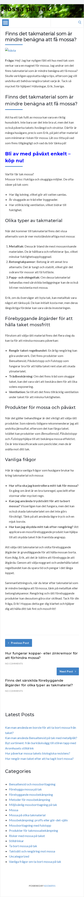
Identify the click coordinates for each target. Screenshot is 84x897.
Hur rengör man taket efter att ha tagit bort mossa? (39, 758)
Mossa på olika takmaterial (27, 815)
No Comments (14, 663)
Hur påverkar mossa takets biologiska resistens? (37, 753)
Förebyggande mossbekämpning (31, 794)
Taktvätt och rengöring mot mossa (32, 851)
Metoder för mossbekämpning (29, 799)
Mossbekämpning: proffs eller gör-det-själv (38, 820)
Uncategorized (19, 856)
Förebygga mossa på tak (25, 789)
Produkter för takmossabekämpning (33, 830)
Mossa (13, 810)
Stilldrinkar (16, 841)
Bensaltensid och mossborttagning (32, 784)
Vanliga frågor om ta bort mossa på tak (35, 861)
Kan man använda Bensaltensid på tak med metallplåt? (41, 738)
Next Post (66, 671)
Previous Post (20, 642)
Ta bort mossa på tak (23, 846)
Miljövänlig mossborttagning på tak (33, 804)
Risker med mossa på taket (27, 836)
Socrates (49, 885)
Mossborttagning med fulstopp (30, 825)
